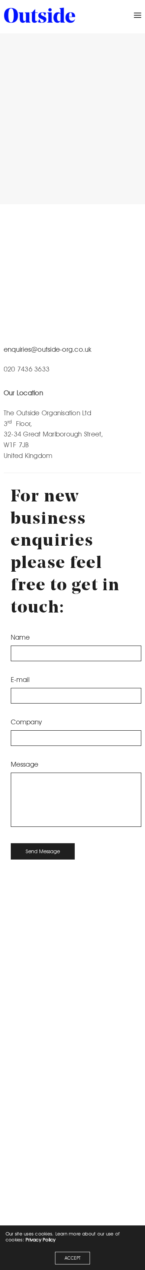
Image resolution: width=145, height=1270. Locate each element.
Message (25, 764)
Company (26, 722)
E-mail (20, 679)
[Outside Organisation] (39, 15)
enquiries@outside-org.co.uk (47, 349)
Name (20, 637)
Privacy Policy (40, 1240)
